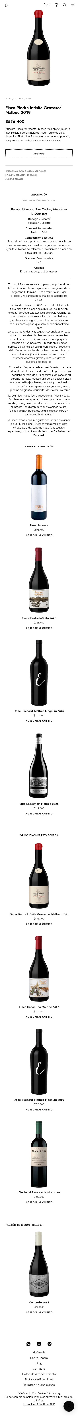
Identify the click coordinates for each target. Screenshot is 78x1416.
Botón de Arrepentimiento (39, 1374)
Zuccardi (18, 179)
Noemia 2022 (39, 525)
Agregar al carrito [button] (39, 535)
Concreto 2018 (39, 1302)
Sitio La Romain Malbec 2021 (39, 803)
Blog (39, 1363)
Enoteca (19, 98)
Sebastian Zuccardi (26, 175)
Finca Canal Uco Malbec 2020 (39, 1007)
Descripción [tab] (39, 194)
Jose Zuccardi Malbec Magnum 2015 (39, 711)
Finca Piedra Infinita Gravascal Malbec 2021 (39, 914)
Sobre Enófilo (39, 1358)
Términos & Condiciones (39, 1385)
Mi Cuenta (39, 1352)
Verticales (40, 171)
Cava (28, 98)
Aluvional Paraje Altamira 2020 (39, 1192)
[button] (47, 4)
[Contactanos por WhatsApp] (28, 1344)
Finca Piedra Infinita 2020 (39, 618)
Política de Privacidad (39, 1379)
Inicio (8, 98)
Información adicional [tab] (39, 200)
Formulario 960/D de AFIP (39, 1404)
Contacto (39, 1368)
